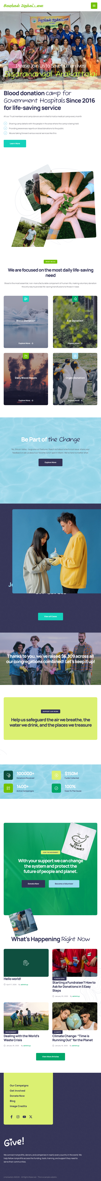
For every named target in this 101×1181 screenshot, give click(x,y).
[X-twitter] (30, 1116)
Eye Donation (75, 320)
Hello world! (12, 979)
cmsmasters (9, 1177)
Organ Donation (75, 377)
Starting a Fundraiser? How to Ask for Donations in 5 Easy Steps (73, 986)
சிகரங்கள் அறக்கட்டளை (23, 5)
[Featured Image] (26, 963)
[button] (94, 5)
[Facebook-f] (11, 1116)
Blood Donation (25, 320)
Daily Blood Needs (26, 377)
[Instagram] (18, 1116)
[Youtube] (24, 1116)
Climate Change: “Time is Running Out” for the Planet (72, 1038)
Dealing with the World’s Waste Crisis (21, 1038)
